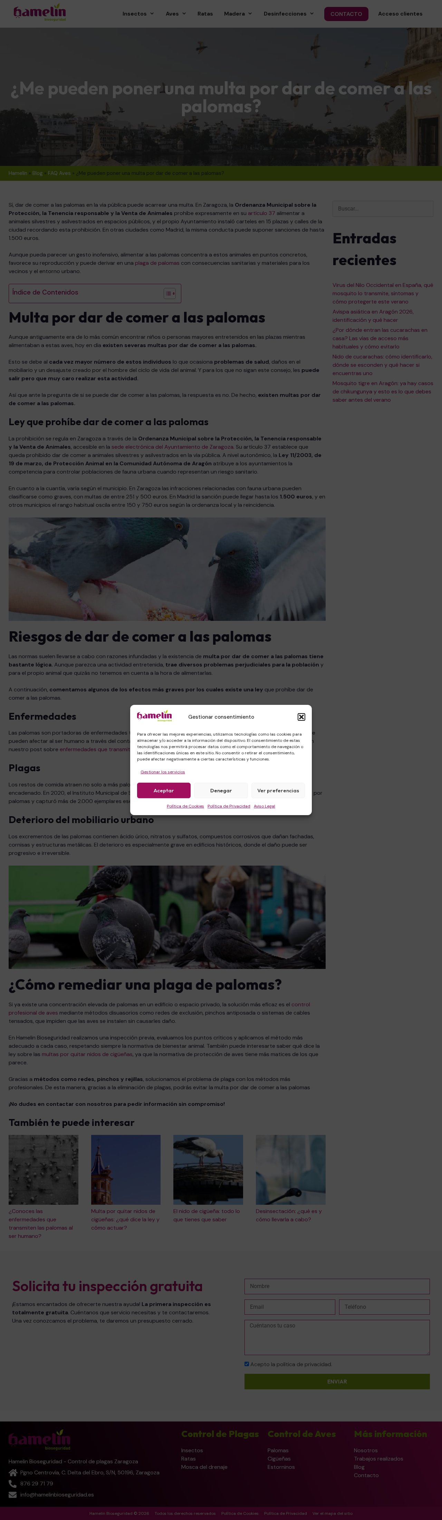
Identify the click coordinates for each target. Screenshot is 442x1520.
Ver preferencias (278, 790)
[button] (301, 717)
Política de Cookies (185, 806)
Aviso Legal (264, 806)
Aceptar (164, 790)
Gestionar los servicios (163, 772)
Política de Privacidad (229, 806)
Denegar (221, 790)
